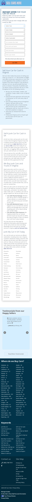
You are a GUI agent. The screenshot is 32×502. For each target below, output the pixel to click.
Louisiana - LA (20, 382)
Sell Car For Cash (20, 427)
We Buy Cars (4, 435)
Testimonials (20, 465)
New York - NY (20, 396)
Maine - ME (4, 384)
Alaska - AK (19, 365)
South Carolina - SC (21, 404)
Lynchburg (6, 272)
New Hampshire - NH (7, 394)
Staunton (6, 288)
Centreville (6, 257)
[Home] (11, 3)
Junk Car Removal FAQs (21, 228)
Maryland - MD (20, 384)
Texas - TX (4, 409)
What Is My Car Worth (22, 431)
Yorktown (18, 297)
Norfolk (17, 278)
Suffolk (5, 291)
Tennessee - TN (20, 406)
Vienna (17, 291)
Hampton (6, 268)
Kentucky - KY (5, 382)
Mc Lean (18, 274)
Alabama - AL (4, 365)
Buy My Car (19, 441)
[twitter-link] (6, 467)
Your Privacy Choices (10, 496)
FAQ (18, 474)
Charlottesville (19, 257)
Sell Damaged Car (21, 447)
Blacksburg (6, 255)
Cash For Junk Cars (6, 429)
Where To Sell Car (6, 453)
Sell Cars (18, 433)
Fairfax (5, 264)
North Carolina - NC (6, 398)
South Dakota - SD (6, 406)
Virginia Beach (7, 293)
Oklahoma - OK (20, 400)
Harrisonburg (19, 268)
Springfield (6, 286)
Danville (18, 261)
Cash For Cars (20, 449)
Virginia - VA (19, 411)
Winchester (18, 295)
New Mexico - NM (6, 396)
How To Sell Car (20, 443)
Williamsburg (7, 295)
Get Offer (14, 62)
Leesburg (18, 270)
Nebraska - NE (5, 392)
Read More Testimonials (16, 354)
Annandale (18, 251)
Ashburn (18, 253)
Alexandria (6, 251)
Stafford (18, 286)
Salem (17, 284)
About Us (19, 463)
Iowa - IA (3, 379)
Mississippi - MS (20, 388)
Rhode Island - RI (6, 404)
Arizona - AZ (4, 367)
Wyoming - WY (5, 417)
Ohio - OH (4, 400)
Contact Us (20, 476)
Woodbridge (6, 297)
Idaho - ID (18, 375)
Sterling (18, 288)
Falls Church (19, 264)
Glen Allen (18, 266)
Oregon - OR (4, 402)
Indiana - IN (19, 377)
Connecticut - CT (5, 371)
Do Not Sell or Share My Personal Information (13, 494)
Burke (17, 255)
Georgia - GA (19, 373)
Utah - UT (18, 409)
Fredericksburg (7, 266)
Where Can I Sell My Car (7, 447)
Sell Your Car (4, 443)
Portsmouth (18, 280)
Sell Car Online (5, 433)
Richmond (18, 282)
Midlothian (18, 276)
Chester (18, 259)
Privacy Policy (20, 482)
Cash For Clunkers (6, 441)
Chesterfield (6, 261)
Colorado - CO (20, 369)
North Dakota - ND (21, 398)
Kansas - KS (19, 379)
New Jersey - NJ (20, 394)
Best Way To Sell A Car (7, 439)
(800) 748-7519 (18, 144)
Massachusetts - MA (6, 386)
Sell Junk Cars (19, 445)
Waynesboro (19, 293)
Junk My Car (4, 427)
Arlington (6, 253)
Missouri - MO (5, 390)
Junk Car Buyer (5, 451)
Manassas (18, 272)
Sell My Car (4, 431)
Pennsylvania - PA (21, 402)
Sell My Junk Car (5, 445)
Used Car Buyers (20, 451)
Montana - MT (20, 390)
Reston (5, 282)
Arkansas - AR (20, 367)
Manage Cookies (5, 491)
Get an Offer (9, 146)
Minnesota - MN (5, 388)
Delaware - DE (20, 371)
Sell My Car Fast (20, 439)
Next (27, 332)
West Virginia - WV (6, 415)
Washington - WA (6, 413)
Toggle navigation (28, 3)
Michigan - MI (20, 386)
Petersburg (6, 280)
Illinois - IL (4, 377)
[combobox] (15, 26)
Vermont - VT (4, 411)
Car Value (18, 429)
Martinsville (6, 274)
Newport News (7, 278)
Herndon (6, 270)
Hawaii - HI (4, 375)
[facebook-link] (2, 467)
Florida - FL (4, 373)
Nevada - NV (19, 392)
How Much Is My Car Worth (21, 436)
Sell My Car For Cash (6, 449)
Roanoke (6, 284)
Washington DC (20, 413)
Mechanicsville (7, 276)
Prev (4, 332)
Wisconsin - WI (20, 415)
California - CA (5, 369)
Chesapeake (6, 259)
